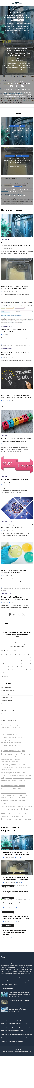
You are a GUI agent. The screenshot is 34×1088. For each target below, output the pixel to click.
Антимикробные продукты (6, 769)
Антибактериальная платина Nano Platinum (14, 795)
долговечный (8, 778)
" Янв (2, 679)
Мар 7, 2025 (7, 921)
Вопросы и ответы (17, 1053)
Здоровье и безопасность (22, 155)
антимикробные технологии (8, 775)
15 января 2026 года (9, 23)
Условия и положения (8, 1051)
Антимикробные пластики (13, 764)
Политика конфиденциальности (23, 1051)
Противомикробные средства (13, 750)
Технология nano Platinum (15, 809)
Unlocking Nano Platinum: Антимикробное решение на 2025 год (14, 598)
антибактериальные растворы (11, 742)
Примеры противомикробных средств (16, 754)
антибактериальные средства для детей (10, 727)
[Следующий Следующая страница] (23, 614)
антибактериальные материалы (8, 732)
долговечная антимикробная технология (13, 780)
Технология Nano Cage (7, 788)
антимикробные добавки (10, 745)
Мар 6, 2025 (7, 937)
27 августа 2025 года (15, 58)
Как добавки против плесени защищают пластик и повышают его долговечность (17, 52)
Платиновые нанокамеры (11, 819)
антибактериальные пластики (12, 737)
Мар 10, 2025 (9, 89)
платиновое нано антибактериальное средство (12, 816)
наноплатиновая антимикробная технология (12, 783)
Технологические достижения (9, 720)
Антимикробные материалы (22, 757)
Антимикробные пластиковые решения (10, 767)
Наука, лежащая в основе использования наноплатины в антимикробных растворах (16, 396)
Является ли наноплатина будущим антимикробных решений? (13, 571)
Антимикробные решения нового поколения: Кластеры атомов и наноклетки (17, 526)
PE (27, 813)
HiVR (17, 23)
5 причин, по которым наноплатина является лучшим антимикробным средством (17, 439)
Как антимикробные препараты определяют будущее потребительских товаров (20, 1008)
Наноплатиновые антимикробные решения (13, 797)
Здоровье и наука (5, 694)
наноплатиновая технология (13, 785)
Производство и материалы (8, 707)
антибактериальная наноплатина (7, 791)
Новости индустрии (17, 78)
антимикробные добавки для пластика (10, 761)
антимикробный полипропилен (25, 767)
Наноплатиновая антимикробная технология (13, 802)
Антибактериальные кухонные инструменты (14, 730)
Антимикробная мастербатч (7, 757)
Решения (24, 9)
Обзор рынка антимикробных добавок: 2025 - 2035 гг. (17, 83)
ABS (2, 725)
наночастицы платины (27, 819)
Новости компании (13, 9)
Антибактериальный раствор (6, 740)
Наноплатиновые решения (25, 806)
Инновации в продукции (7, 713)
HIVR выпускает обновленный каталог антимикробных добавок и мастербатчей (17, 16)
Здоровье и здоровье (6, 700)
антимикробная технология (23, 775)
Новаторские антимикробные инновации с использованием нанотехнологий (17, 633)
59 (20, 614)
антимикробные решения (13, 772)
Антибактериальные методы (9, 734)
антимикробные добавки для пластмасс (10, 748)
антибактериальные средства (13, 725)
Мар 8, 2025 (7, 907)
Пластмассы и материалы (7, 710)
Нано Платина (17, 789)
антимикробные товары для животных (10, 759)
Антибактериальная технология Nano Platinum (13, 793)
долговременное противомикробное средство (22, 778)
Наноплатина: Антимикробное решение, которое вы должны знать (15, 480)
